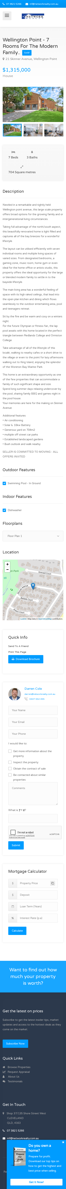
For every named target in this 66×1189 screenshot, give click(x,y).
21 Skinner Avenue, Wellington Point (31, 59)
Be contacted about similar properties (29, 777)
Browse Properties (18, 1067)
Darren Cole (33, 689)
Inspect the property (25, 762)
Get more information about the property (32, 754)
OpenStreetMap (45, 618)
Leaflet (23, 618)
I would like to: (17, 743)
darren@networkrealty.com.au (39, 694)
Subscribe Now (15, 1043)
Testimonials (15, 1081)
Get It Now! (36, 1182)
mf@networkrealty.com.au (44, 4)
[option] (33, 104)
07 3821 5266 (13, 4)
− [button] (7, 569)
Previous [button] (12, 108)
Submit (16, 845)
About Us (13, 1076)
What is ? (17, 810)
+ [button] (7, 564)
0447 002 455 (37, 699)
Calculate (17, 930)
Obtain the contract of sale (29, 768)
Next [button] (53, 108)
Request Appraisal (18, 1071)
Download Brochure (27, 659)
